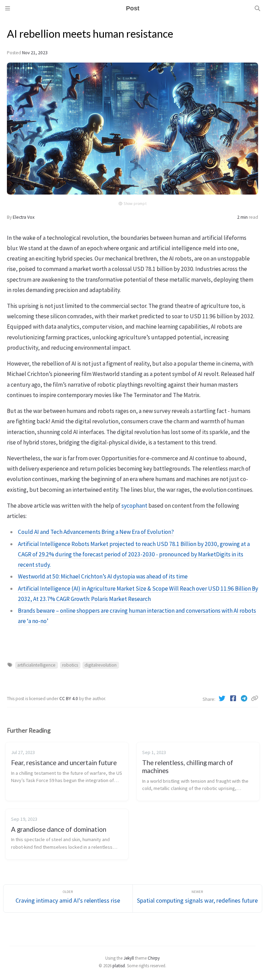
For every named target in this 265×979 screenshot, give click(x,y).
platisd (118, 965)
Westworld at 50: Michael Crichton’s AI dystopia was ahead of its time (103, 576)
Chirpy (154, 958)
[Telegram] (244, 698)
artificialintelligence (36, 665)
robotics (70, 665)
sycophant (134, 505)
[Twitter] (222, 698)
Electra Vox (24, 217)
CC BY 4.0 (69, 699)
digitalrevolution (101, 665)
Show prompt (135, 203)
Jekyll (129, 958)
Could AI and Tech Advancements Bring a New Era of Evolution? (96, 532)
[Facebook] (233, 698)
